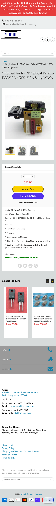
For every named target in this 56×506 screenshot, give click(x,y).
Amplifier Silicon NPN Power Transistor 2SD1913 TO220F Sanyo (13, 318)
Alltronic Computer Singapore (31, 494)
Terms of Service (9, 454)
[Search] (52, 53)
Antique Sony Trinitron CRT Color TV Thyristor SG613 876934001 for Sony (41, 318)
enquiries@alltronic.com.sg (21, 24)
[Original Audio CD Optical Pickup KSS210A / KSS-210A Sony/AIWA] (28, 117)
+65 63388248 (13, 21)
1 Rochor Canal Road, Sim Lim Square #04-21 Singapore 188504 (20, 394)
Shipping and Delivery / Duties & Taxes (20, 451)
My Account (7, 445)
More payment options (28, 202)
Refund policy (8, 457)
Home (5, 61)
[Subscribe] (51, 479)
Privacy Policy (8, 448)
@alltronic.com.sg (23, 412)
